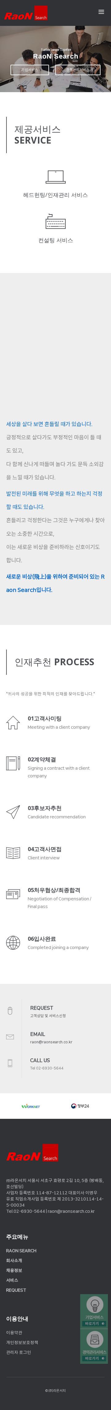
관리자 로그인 (18, 1352)
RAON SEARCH (21, 1250)
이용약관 (14, 1332)
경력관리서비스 (78, 69)
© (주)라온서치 (55, 1390)
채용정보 (14, 1270)
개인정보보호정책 (22, 1342)
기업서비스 (29, 69)
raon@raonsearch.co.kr (51, 1042)
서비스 (12, 1280)
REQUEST (16, 1290)
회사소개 (14, 1260)
